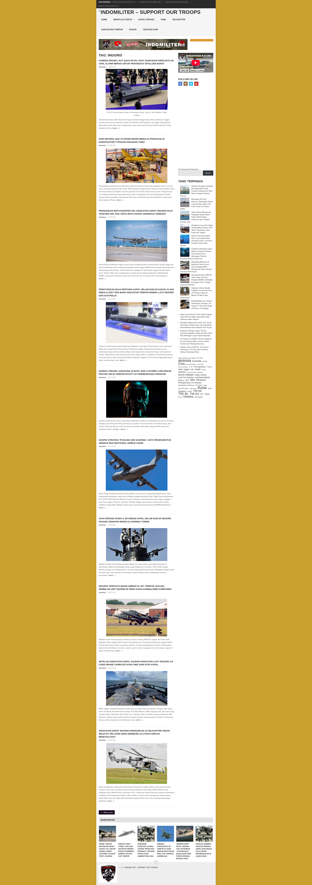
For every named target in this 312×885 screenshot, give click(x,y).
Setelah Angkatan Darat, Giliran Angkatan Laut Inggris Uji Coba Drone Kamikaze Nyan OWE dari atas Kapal (136, 663)
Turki (207, 394)
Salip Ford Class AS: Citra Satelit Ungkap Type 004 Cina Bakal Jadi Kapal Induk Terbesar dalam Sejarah (196, 316)
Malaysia (181, 380)
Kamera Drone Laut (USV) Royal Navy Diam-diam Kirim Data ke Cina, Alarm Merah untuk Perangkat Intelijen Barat (136, 62)
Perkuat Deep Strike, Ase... (151, 2)
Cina (181, 364)
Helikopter (178, 20)
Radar (132, 30)
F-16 (190, 367)
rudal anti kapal (183, 388)
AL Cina (200, 358)
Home (104, 20)
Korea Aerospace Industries (195, 372)
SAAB (210, 388)
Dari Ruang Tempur (112, 30)
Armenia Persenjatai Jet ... (109, 6)
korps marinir (201, 375)
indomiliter (102, 67)
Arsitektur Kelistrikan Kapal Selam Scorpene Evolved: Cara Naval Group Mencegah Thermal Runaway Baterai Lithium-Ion (196, 254)
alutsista (184, 360)
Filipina (209, 367)
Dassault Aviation (191, 364)
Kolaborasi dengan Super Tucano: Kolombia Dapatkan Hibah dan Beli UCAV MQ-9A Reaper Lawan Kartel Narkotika (196, 333)
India (180, 369)
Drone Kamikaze (183, 367)
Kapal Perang (146, 20)
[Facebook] (180, 84)
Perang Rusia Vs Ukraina (189, 383)
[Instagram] (186, 84)
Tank (163, 20)
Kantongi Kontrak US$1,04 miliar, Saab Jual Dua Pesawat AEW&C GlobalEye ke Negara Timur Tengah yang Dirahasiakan (196, 280)
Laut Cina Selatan (186, 377)
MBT (187, 380)
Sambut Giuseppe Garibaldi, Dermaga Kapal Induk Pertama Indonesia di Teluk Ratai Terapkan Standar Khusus (196, 191)
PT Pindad (198, 385)
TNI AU (194, 394)
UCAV (180, 397)
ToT (202, 394)
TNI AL (183, 393)
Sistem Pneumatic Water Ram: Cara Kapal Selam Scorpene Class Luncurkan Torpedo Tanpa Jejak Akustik (196, 241)
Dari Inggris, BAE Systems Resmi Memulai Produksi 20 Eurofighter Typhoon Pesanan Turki (132, 140)
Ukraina (188, 396)
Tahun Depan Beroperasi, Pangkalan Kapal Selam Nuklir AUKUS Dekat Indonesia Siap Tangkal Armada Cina (195, 217)
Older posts (108, 812)
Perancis (201, 380)
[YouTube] (196, 84)
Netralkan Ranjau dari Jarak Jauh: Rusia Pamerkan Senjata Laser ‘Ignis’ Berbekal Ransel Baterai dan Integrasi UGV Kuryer (196, 325)
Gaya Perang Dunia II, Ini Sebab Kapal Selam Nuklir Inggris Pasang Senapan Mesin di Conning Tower (135, 520)
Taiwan (189, 391)
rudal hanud (193, 388)
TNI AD (197, 391)
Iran (192, 369)
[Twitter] (191, 84)
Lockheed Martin (202, 377)
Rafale (205, 385)
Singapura (182, 391)
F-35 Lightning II (199, 367)
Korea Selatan (186, 374)
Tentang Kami (150, 30)
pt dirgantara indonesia (186, 385)
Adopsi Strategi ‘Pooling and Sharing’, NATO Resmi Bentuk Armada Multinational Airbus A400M (135, 441)
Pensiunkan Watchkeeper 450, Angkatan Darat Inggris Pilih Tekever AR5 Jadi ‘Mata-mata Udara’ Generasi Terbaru (136, 212)
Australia (196, 361)
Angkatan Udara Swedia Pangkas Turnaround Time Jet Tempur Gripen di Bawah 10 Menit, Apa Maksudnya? (196, 293)
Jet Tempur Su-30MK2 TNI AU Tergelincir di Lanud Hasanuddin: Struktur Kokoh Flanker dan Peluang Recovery (196, 341)
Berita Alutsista (122, 20)
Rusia (202, 388)
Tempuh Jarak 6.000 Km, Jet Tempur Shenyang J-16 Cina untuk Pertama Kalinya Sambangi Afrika (194, 349)
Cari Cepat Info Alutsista (188, 169)
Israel (197, 369)
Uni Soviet (198, 397)
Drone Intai (200, 364)
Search (208, 173)
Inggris (187, 369)
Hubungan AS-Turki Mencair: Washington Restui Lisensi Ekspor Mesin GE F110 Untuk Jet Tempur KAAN (196, 204)
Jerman (181, 372)
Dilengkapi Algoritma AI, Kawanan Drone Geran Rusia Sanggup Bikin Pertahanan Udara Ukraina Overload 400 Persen (196, 267)
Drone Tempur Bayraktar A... (124, 2)
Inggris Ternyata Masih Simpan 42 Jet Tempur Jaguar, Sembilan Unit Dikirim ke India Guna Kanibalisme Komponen (135, 587)
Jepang (203, 369)
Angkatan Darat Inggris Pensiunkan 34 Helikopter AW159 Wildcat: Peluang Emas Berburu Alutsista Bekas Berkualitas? (134, 734)
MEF (192, 380)
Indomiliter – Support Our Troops (141, 867)
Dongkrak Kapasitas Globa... (177, 2)
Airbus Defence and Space (187, 358)
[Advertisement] (196, 127)
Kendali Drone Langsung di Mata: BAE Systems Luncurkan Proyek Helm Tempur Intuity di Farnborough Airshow (135, 372)
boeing (204, 361)
